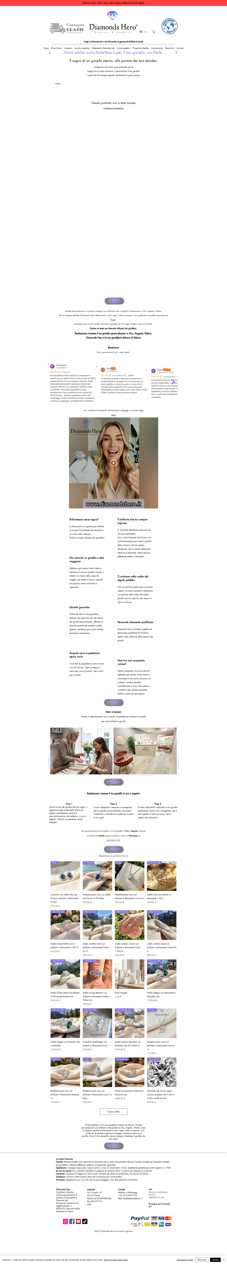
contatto (101, 835)
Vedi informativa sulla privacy (116, 1259)
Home (57, 83)
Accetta (215, 1259)
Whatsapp (133, 835)
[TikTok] (84, 1221)
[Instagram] (65, 1221)
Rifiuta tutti (201, 1259)
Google (125, 410)
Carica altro (113, 1111)
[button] (154, 31)
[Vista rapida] (129, 974)
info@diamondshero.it (132, 1198)
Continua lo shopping (113, 108)
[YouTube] (78, 1221)
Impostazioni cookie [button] (185, 1259)
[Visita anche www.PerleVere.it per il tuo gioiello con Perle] (113, 52)
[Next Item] (173, 381)
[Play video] (113, 463)
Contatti (121, 1189)
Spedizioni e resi (156, 1197)
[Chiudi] (223, 1260)
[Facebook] (71, 1221)
